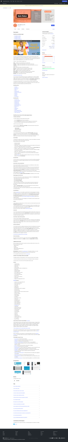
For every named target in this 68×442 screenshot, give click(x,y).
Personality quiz (17, 305)
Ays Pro (16, 424)
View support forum (44, 70)
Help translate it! (41, 5)
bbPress (54, 433)
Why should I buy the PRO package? (18, 401)
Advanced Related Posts (18, 355)
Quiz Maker (14, 56)
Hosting (4, 433)
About (3, 431)
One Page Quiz (16, 96)
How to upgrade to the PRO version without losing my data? (21, 406)
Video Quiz (16, 94)
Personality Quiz (17, 99)
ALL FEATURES (25, 234)
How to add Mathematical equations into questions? (20, 417)
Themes (16, 432)
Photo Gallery (16, 348)
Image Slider (16, 350)
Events (41, 432)
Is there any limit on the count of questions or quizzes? (20, 397)
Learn (28, 431)
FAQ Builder (16, 349)
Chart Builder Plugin (25, 251)
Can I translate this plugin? (16, 399)
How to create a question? (16, 386)
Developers (29, 433)
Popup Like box (17, 354)
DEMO (16, 234)
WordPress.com (55, 431)
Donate (42, 433)
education (50, 46)
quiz (53, 46)
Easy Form (16, 346)
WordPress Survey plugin (29, 208)
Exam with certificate (17, 100)
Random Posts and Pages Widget (19, 352)
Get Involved (42, 431)
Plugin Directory (5, 3)
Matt (54, 432)
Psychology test (17, 102)
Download (53, 25)
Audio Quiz (16, 93)
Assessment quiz (17, 101)
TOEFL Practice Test (17, 112)
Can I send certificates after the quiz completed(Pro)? (20, 410)
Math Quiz (16, 95)
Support (29, 432)
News (3, 432)
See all (54, 62)
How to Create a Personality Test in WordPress (28, 196)
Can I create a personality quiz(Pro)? (18, 408)
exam (52, 46)
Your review (43, 62)
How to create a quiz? (16, 388)
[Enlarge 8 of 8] (39, 367)
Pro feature (28, 320)
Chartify (16, 345)
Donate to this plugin (45, 77)
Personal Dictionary (17, 347)
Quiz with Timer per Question (18, 111)
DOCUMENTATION (20, 234)
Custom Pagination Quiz (18, 110)
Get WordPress (65, 1)
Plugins (16, 433)
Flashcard (16, 109)
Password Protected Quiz (18, 92)
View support (51, 33)
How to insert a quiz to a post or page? (18, 390)
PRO (14, 234)
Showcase (16, 431)
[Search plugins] (10, 8)
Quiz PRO (18, 154)
